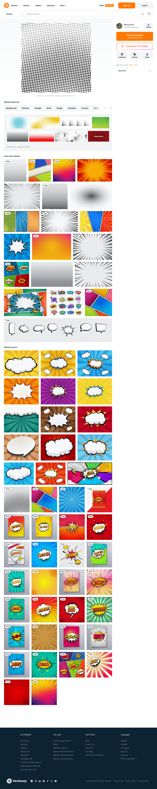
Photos (26, 5)
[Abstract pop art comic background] (72, 527)
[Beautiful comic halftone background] (15, 170)
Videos (38, 5)
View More (98, 136)
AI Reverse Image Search (30, 762)
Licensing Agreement (62, 741)
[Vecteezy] (6, 5)
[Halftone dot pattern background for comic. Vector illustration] (91, 196)
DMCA (55, 744)
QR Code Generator (28, 769)
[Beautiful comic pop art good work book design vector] (72, 609)
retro (96, 108)
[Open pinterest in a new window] (44, 781)
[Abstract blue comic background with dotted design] (72, 499)
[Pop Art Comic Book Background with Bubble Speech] (17, 247)
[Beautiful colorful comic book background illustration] (64, 170)
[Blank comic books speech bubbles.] (58, 330)
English (124, 741)
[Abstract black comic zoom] (59, 221)
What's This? (133, 65)
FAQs (87, 741)
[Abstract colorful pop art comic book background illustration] (99, 609)
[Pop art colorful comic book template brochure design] (99, 637)
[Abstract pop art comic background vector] (16, 692)
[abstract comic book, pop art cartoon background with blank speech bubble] (21, 363)
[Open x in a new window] (52, 781)
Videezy (23, 748)
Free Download (134, 36)
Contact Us (89, 744)
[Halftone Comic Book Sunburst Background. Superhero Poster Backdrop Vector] (21, 221)
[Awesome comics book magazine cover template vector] (17, 554)
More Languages (128, 759)
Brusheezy (24, 741)
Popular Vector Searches (63, 751)
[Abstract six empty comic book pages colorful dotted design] (39, 170)
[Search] (142, 13)
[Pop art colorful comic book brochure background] (17, 527)
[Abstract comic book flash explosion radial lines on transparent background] (22, 196)
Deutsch (124, 751)
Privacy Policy (130, 781)
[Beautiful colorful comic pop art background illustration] (99, 665)
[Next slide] (108, 108)
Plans (101, 5)
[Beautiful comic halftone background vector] (55, 196)
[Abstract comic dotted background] (17, 499)
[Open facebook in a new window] (32, 781)
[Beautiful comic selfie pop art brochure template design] (17, 637)
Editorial (50, 5)
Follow (148, 27)
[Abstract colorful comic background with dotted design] (44, 637)
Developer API (26, 758)
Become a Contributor (94, 755)
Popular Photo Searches (63, 755)
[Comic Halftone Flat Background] (25, 302)
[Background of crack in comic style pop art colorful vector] (44, 665)
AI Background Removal (30, 766)
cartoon (84, 108)
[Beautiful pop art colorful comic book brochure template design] (17, 609)
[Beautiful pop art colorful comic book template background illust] (16, 274)
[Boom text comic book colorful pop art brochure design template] (17, 582)
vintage (38, 108)
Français (124, 755)
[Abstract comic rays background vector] (44, 582)
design (59, 108)
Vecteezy (24, 744)
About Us (89, 748)
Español (124, 744)
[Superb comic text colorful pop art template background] (44, 609)
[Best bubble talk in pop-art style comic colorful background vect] (99, 582)
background (11, 108)
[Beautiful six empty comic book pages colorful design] (98, 302)
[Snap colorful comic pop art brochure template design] (17, 665)
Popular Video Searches (63, 758)
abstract (25, 108)
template (72, 108)
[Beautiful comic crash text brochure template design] (72, 637)
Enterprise (24, 751)
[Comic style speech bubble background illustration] (72, 554)
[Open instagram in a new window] (36, 781)
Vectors (14, 5)
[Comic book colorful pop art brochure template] (99, 554)
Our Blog (89, 751)
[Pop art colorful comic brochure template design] (99, 499)
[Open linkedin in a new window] (40, 781)
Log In (144, 5)
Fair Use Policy (143, 781)
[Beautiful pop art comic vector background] (99, 527)
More (62, 5)
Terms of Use (118, 781)
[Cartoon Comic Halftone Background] (96, 221)
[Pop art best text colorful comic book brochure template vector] (72, 582)
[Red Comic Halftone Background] (94, 170)
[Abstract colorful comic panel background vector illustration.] (90, 473)
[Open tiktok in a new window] (48, 781)
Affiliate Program (60, 748)
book (49, 108)
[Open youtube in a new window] (56, 781)
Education (24, 755)
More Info (122, 71)
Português (125, 748)
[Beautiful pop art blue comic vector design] (44, 554)
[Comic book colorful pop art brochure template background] (44, 527)
